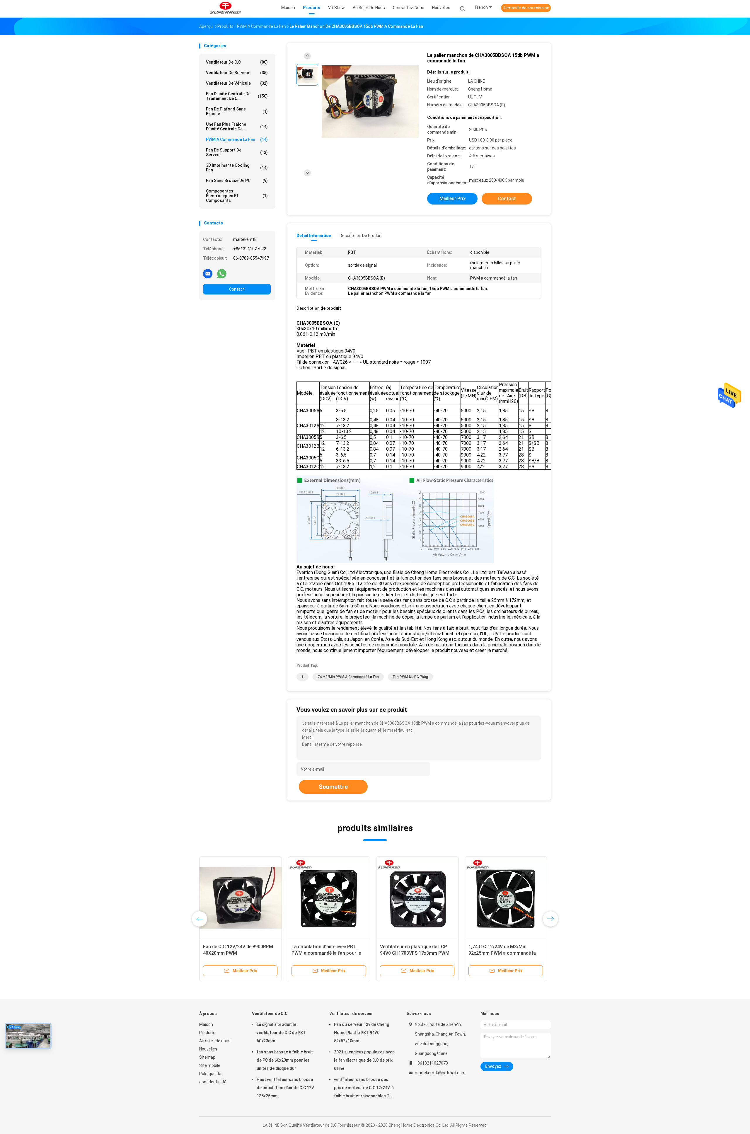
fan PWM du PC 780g (410, 677)
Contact (237, 289)
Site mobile (209, 1065)
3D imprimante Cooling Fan (237, 167)
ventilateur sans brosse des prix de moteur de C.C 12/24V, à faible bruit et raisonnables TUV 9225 (364, 1088)
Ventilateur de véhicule (237, 83)
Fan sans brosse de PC (237, 180)
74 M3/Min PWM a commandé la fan (348, 677)
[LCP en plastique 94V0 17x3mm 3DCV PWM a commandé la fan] (506, 898)
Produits (207, 1032)
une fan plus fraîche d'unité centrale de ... (237, 126)
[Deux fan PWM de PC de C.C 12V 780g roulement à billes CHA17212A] (241, 898)
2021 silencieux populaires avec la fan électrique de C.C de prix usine (364, 1060)
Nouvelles (208, 1049)
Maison (206, 1024)
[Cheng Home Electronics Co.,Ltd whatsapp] (221, 273)
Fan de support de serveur (237, 152)
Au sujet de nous (215, 1040)
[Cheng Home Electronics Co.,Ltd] (225, 9)
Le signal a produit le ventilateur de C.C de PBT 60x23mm (281, 1032)
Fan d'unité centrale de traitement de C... (237, 96)
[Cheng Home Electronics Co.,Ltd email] (207, 273)
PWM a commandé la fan (237, 139)
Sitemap (207, 1057)
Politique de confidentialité (212, 1077)
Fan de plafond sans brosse (237, 111)
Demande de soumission (526, 8)
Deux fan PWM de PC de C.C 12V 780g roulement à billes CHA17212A (237, 953)
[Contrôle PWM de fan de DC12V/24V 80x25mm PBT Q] (417, 898)
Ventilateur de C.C (237, 62)
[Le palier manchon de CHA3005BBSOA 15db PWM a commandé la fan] (370, 101)
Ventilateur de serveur (237, 72)
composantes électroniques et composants (237, 196)
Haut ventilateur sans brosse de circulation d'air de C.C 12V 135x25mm (285, 1087)
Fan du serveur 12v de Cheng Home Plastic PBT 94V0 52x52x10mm (361, 1032)
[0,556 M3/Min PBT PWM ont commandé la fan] (329, 898)
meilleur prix (452, 198)
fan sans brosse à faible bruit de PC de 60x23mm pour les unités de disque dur (285, 1060)
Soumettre (333, 786)
